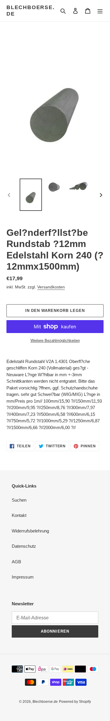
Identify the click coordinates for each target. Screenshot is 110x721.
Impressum (23, 576)
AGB (16, 561)
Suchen (19, 500)
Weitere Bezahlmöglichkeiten (55, 340)
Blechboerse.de (30, 10)
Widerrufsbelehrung (30, 530)
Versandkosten (51, 287)
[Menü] (100, 10)
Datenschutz (24, 546)
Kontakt (19, 515)
